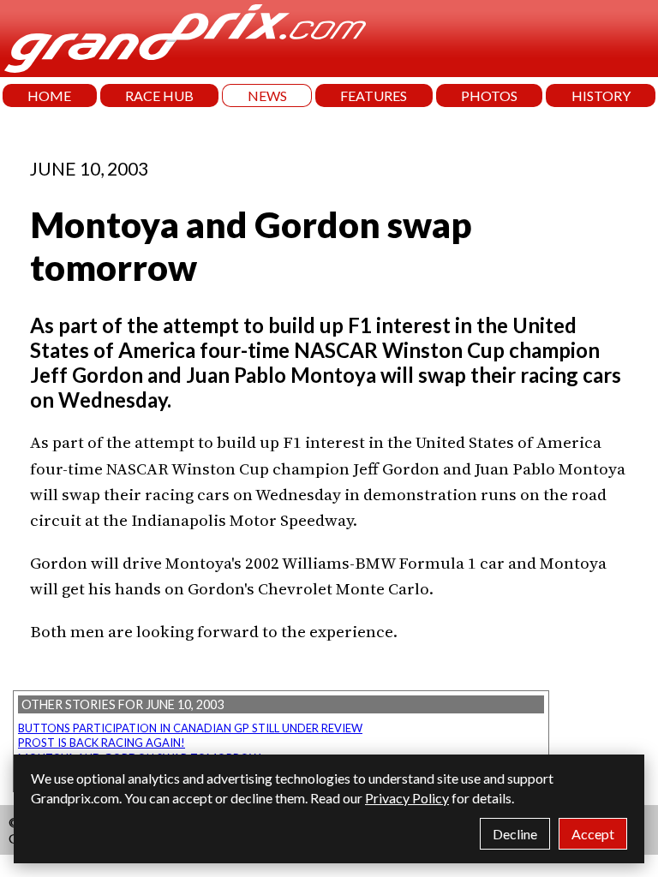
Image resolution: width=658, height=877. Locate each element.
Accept (592, 834)
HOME (49, 95)
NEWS (267, 95)
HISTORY (601, 95)
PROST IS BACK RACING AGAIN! (101, 742)
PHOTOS (489, 95)
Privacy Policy (407, 798)
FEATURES (373, 95)
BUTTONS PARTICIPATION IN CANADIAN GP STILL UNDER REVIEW (190, 728)
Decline (515, 834)
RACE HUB (159, 95)
